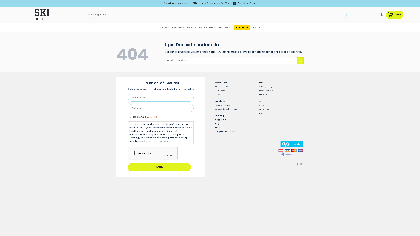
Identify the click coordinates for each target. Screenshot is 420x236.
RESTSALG (242, 27)
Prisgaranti (220, 119)
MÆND (163, 27)
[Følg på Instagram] (301, 164)
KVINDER (177, 27)
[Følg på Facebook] (297, 164)
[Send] (343, 15)
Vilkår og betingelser (267, 87)
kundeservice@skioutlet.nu (226, 109)
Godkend (145, 116)
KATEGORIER (206, 27)
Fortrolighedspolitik (266, 91)
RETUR (257, 27)
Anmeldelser (264, 109)
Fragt (217, 123)
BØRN (190, 27)
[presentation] (153, 153)
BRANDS (223, 27)
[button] (381, 15)
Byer (261, 113)
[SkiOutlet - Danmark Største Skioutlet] (32, 15)
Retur (217, 127)
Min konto (263, 95)
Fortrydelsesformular (248, 3)
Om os (261, 105)
